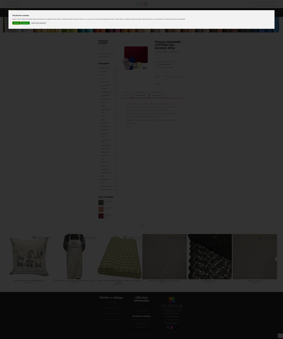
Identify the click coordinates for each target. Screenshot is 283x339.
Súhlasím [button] (16, 23)
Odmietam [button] (25, 23)
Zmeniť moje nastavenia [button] (38, 23)
